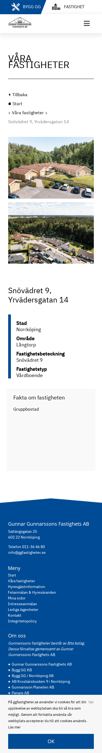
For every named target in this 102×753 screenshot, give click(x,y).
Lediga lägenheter (23, 609)
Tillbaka (19, 94)
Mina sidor (17, 598)
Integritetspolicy (22, 621)
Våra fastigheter (28, 112)
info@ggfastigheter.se (27, 552)
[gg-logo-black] (20, 19)
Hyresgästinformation (26, 586)
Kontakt (14, 615)
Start (12, 575)
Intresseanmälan (22, 603)
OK (51, 741)
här (91, 702)
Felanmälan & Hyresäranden (32, 592)
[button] (12, 202)
